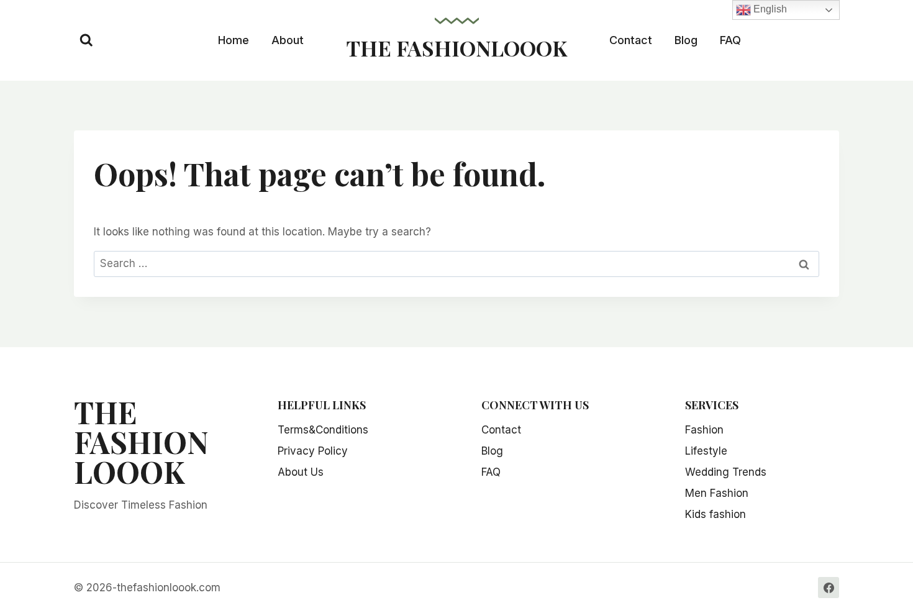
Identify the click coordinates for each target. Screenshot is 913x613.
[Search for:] (456, 263)
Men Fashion (716, 493)
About (287, 40)
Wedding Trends (725, 472)
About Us (301, 472)
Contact (630, 40)
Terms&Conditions (323, 430)
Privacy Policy (313, 451)
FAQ (730, 40)
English (769, 9)
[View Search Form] (86, 40)
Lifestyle (706, 451)
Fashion (704, 430)
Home (233, 40)
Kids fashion (715, 514)
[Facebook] (828, 587)
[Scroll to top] (889, 563)
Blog (686, 40)
